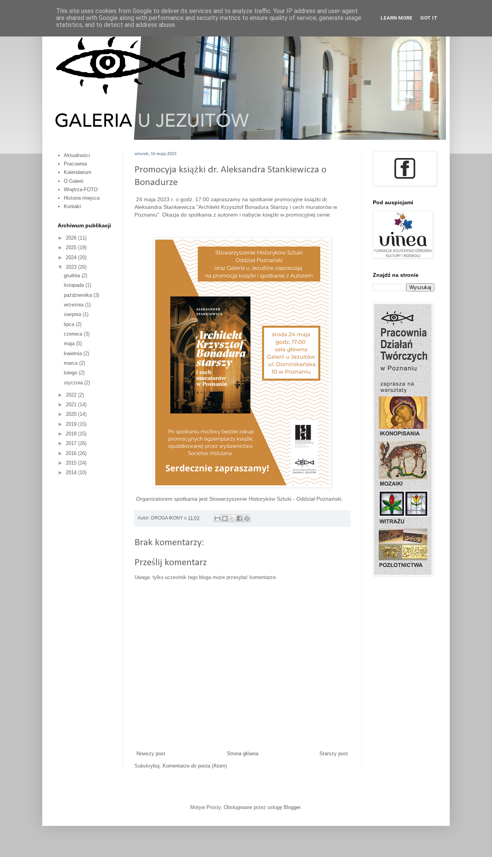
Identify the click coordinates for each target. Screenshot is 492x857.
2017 (72, 443)
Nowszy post (150, 753)
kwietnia (73, 353)
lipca (70, 324)
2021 (72, 404)
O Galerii (73, 181)
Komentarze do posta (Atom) (195, 766)
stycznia (74, 382)
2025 (72, 247)
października (78, 295)
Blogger (292, 807)
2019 (72, 424)
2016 (72, 453)
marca (71, 363)
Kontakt (72, 206)
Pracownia (75, 164)
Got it (428, 18)
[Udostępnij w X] (232, 518)
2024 (72, 257)
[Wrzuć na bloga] (225, 518)
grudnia (72, 275)
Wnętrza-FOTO (81, 189)
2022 (72, 395)
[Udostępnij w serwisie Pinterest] (247, 518)
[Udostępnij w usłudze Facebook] (239, 518)
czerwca (74, 334)
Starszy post (333, 753)
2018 (72, 434)
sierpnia (73, 314)
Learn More (396, 18)
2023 (72, 267)
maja (70, 343)
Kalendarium (77, 172)
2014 (72, 472)
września (74, 305)
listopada (74, 285)
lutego (71, 373)
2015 (72, 463)
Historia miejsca (82, 198)
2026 (72, 238)
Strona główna (242, 753)
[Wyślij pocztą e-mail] (217, 518)
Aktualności (77, 155)
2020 (72, 414)
